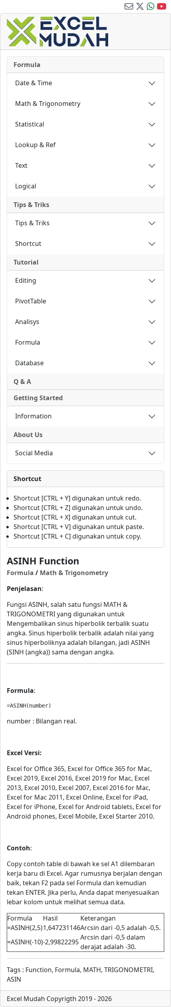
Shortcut (28, 243)
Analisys (27, 321)
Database (29, 363)
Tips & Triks (31, 204)
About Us (28, 434)
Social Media (34, 453)
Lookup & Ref (35, 144)
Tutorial (26, 262)
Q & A (22, 381)
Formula (27, 64)
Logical (25, 186)
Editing (25, 280)
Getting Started (38, 397)
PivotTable (30, 301)
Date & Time (33, 83)
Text (21, 165)
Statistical (29, 124)
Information (33, 416)
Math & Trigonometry (47, 103)
